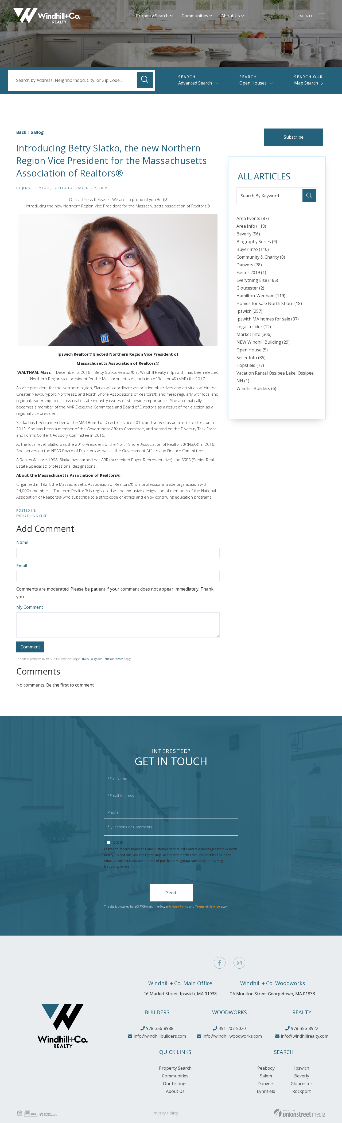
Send (171, 893)
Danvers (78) (249, 265)
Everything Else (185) (257, 280)
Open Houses (253, 83)
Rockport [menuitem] (301, 1091)
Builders (157, 1012)
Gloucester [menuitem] (301, 1083)
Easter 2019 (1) (251, 272)
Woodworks (229, 1012)
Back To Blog (30, 132)
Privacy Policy (88, 659)
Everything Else (31, 516)
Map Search (306, 83)
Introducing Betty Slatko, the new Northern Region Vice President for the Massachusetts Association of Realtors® (111, 160)
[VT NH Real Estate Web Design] (299, 1113)
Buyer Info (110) (252, 249)
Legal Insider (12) (253, 327)
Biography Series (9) (256, 241)
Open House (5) (252, 350)
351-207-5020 (232, 1028)
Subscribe (294, 137)
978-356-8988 (159, 1028)
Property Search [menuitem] (152, 16)
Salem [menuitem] (266, 1076)
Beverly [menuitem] (301, 1076)
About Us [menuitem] (230, 16)
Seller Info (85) (251, 357)
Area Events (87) (252, 218)
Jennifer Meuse (36, 188)
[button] (145, 80)
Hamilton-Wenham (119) (260, 296)
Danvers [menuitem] (266, 1083)
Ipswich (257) (249, 311)
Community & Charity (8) (260, 257)
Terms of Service (113, 659)
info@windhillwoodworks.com (232, 1036)
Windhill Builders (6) (256, 388)
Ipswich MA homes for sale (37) (267, 319)
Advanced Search (195, 83)
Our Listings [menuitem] (175, 1083)
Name (22, 542)
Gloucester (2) (250, 288)
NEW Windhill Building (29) (263, 342)
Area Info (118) (251, 226)
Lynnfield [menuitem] (266, 1091)
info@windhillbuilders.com (160, 1036)
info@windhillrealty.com (304, 1036)
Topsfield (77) (250, 365)
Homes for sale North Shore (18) (269, 303)
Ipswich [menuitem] (301, 1068)
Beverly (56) (248, 234)
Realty (301, 1012)
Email (21, 566)
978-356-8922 (304, 1028)
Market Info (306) (253, 334)
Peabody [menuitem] (266, 1068)
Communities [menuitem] (195, 16)
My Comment (29, 607)
